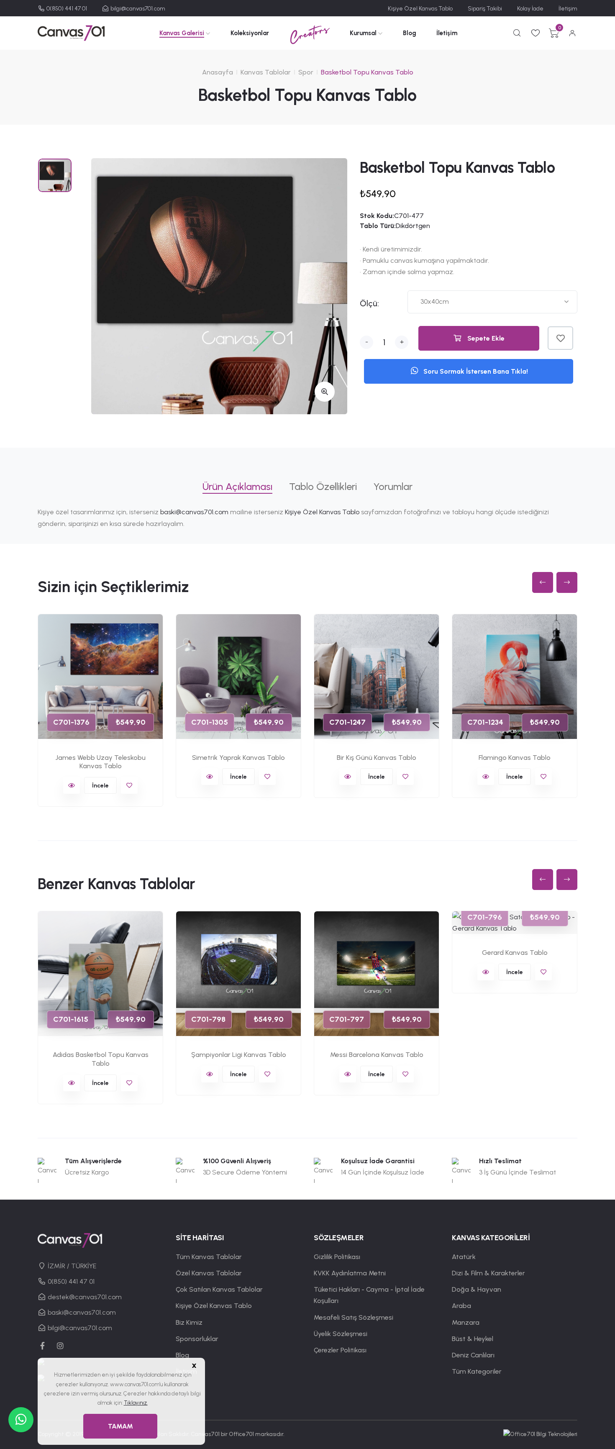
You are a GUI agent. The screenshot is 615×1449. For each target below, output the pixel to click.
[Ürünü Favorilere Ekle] (560, 338)
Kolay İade (530, 8)
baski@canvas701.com (194, 512)
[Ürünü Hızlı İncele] (71, 785)
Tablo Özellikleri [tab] (323, 486)
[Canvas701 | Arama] (517, 33)
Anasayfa (217, 72)
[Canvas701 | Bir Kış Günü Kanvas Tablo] (376, 676)
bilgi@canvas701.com (137, 8)
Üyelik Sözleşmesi (340, 1334)
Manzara (465, 1322)
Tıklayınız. (136, 1403)
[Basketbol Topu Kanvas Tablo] (219, 286)
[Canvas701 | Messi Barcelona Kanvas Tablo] (376, 973)
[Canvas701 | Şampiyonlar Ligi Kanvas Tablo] (238, 973)
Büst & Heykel (472, 1339)
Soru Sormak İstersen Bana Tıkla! (475, 371)
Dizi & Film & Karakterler (488, 1273)
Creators (309, 33)
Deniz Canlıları (473, 1355)
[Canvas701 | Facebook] (42, 1345)
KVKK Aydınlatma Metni (350, 1273)
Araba (461, 1306)
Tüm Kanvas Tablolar (209, 1257)
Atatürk (464, 1257)
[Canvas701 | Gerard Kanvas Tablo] (514, 922)
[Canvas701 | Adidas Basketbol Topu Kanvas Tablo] (100, 973)
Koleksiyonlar (250, 33)
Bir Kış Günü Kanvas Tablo (376, 758)
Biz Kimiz (189, 1322)
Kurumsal (363, 33)
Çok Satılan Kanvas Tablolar (219, 1289)
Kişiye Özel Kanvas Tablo (420, 8)
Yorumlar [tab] (393, 486)
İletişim (568, 8)
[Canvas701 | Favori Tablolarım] (535, 33)
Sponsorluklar (197, 1339)
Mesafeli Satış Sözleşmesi (353, 1317)
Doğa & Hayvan (476, 1289)
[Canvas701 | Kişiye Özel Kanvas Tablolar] (71, 33)
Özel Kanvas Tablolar (209, 1273)
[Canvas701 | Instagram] (60, 1345)
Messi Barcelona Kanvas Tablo (376, 1055)
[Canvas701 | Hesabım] (572, 33)
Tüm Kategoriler (477, 1371)
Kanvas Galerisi (181, 33)
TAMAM (120, 1426)
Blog (409, 33)
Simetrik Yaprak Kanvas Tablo (238, 758)
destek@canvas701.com (84, 1297)
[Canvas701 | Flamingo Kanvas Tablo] (514, 676)
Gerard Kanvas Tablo (515, 953)
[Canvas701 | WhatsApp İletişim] (20, 1419)
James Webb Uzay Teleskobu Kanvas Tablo (100, 762)
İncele (100, 785)
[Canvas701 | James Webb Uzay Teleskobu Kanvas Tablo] (100, 676)
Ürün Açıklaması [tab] (237, 486)
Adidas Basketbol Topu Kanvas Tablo (101, 1059)
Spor (305, 72)
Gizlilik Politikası (337, 1257)
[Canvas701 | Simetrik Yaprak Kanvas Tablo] (238, 676)
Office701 (241, 1434)
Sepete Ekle (485, 338)
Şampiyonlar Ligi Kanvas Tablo (238, 1055)
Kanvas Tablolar (266, 72)
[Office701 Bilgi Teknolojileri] (540, 1434)
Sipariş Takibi (485, 8)
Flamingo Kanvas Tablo (515, 758)
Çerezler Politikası (340, 1350)
